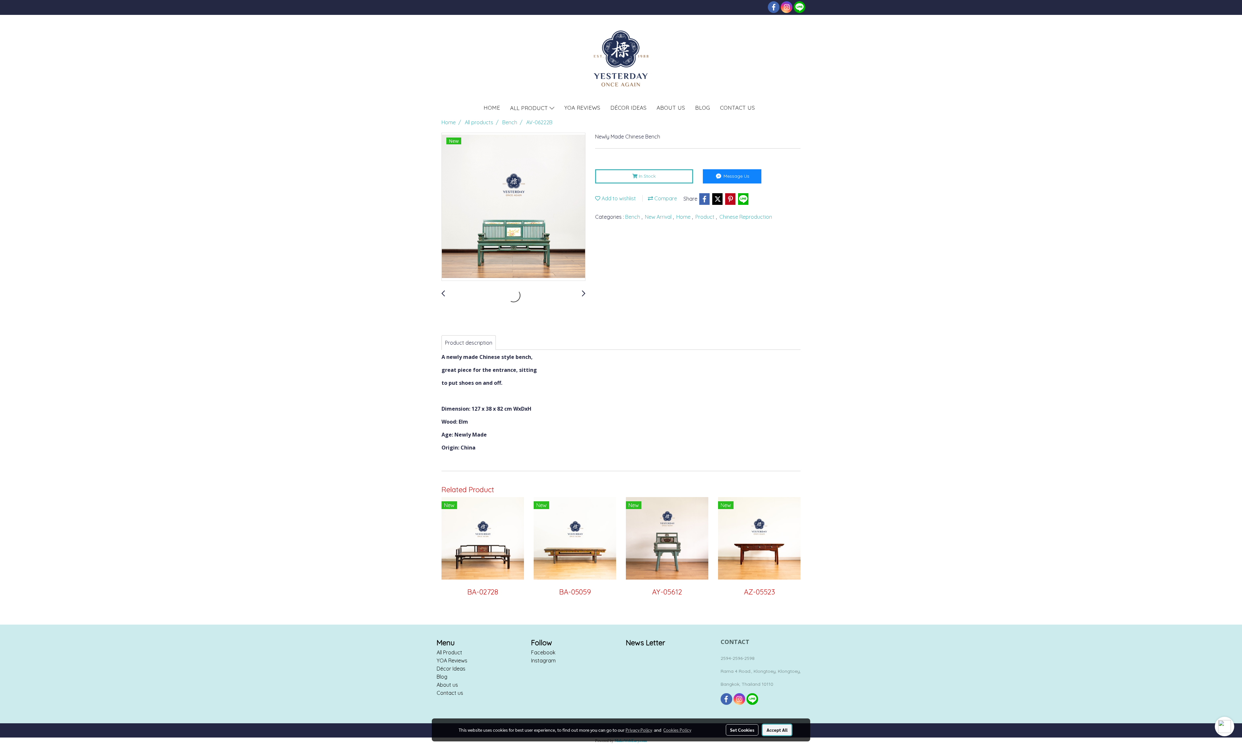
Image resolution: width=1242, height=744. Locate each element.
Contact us (450, 693)
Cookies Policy (677, 730)
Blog (442, 676)
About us (447, 685)
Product (705, 217)
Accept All (777, 730)
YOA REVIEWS (582, 107)
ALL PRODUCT (530, 107)
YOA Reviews (452, 660)
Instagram (543, 660)
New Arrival (659, 217)
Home (684, 217)
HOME (492, 107)
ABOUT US (671, 107)
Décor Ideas (451, 668)
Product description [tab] (468, 342)
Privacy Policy (639, 730)
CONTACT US (737, 107)
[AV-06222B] (513, 207)
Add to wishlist (618, 198)
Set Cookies (742, 730)
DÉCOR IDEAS (628, 107)
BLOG (702, 107)
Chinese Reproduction (745, 217)
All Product (449, 652)
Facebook (543, 652)
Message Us (735, 176)
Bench (633, 217)
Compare (665, 198)
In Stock (646, 176)
